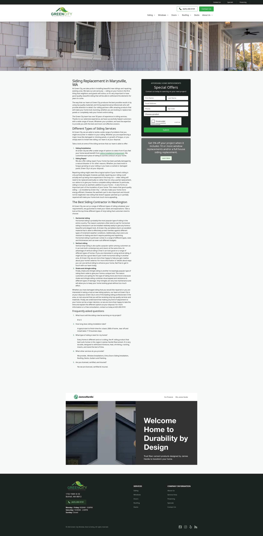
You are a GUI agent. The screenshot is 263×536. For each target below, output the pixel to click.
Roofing (137, 503)
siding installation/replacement (112, 153)
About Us (171, 490)
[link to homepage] (61, 12)
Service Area (172, 495)
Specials (230, 2)
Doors (136, 499)
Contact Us (217, 2)
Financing (243, 2)
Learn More (166, 158)
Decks (136, 507)
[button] (151, 15)
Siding (136, 490)
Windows (137, 495)
